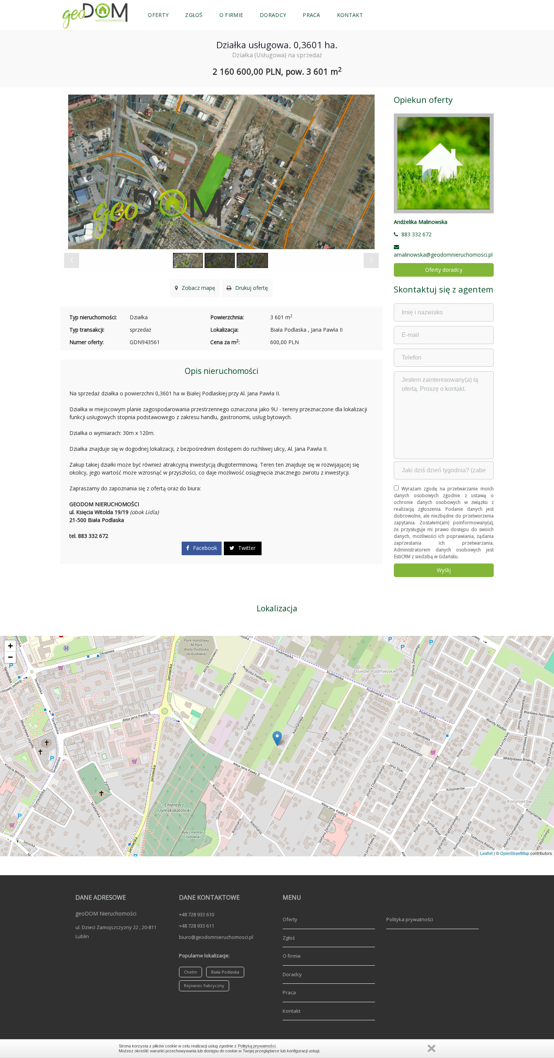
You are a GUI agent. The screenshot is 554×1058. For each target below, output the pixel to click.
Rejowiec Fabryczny (204, 985)
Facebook (204, 547)
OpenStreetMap (514, 853)
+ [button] (10, 646)
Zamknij (431, 1048)
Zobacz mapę (197, 287)
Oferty (158, 14)
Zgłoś (194, 14)
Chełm (190, 972)
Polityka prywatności (409, 919)
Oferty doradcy (443, 269)
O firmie (231, 14)
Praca (311, 14)
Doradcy (273, 14)
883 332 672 (416, 234)
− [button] (10, 657)
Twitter (246, 547)
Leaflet (486, 853)
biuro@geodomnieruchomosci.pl (216, 937)
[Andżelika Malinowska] (444, 163)
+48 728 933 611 (196, 925)
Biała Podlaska (225, 972)
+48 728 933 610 (196, 914)
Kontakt (350, 14)
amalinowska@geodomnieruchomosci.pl (443, 254)
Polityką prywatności (256, 1046)
